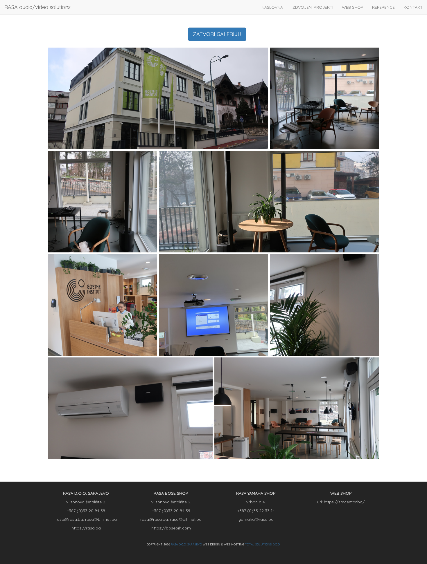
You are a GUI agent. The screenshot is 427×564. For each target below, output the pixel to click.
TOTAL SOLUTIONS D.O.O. (262, 544)
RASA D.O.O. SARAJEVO (186, 544)
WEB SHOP (352, 7)
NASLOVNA (272, 7)
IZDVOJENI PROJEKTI (312, 7)
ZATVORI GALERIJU (217, 34)
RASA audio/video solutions (37, 7)
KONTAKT (413, 7)
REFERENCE (383, 7)
